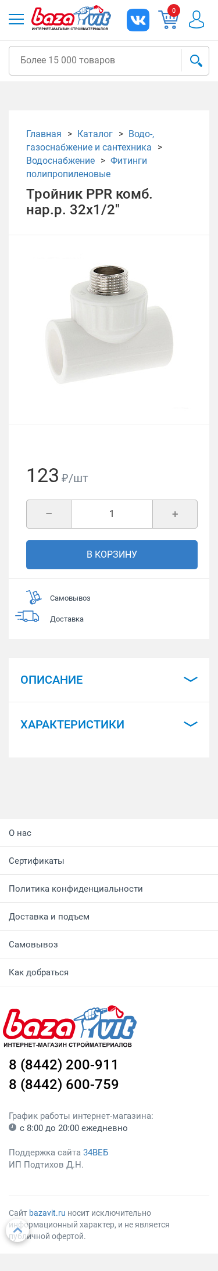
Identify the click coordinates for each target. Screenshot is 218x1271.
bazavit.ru (47, 1213)
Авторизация (202, 19)
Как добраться (39, 972)
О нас (20, 833)
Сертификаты (37, 861)
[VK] (138, 20)
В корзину (112, 554)
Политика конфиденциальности (76, 889)
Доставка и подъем (49, 916)
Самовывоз (33, 944)
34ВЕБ (95, 1152)
